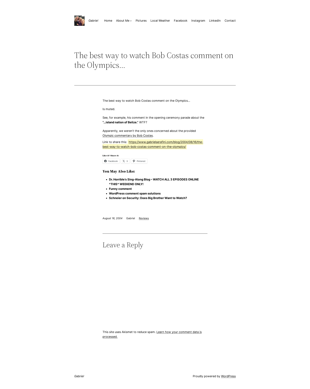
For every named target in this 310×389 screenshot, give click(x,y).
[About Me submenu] (131, 21)
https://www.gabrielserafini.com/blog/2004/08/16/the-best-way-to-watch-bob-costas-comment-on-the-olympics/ (153, 144)
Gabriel (93, 20)
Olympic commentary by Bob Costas (128, 135)
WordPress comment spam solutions (135, 193)
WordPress (228, 376)
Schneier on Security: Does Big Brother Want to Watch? (148, 198)
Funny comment (120, 188)
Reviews (144, 218)
